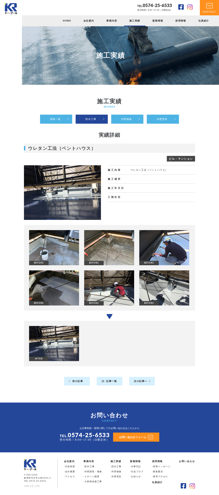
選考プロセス (160, 476)
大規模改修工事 (93, 481)
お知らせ (136, 476)
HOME (67, 20)
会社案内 (88, 20)
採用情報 (180, 20)
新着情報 (157, 20)
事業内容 (111, 20)
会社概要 (70, 471)
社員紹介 (203, 20)
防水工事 (91, 119)
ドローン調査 (92, 476)
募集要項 (158, 471)
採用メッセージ (161, 466)
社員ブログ (137, 471)
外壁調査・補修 (93, 471)
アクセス (70, 476)
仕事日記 (136, 466)
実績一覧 (55, 119)
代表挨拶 (70, 466)
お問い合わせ (187, 461)
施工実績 (134, 20)
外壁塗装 (162, 119)
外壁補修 (126, 119)
